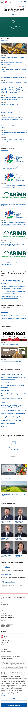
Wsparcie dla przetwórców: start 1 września (14, 57)
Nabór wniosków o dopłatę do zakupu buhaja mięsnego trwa (12, 63)
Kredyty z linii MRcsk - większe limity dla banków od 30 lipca (13, 263)
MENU (13, 14)
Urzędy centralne (11, 2)
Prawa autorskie (5, 649)
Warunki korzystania (6, 651)
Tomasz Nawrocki (5, 538)
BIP (2, 647)
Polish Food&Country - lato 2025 (10, 344)
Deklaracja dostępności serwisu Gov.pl (10, 656)
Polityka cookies (5, 640)
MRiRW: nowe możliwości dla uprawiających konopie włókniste (11, 105)
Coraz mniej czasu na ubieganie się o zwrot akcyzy (13, 70)
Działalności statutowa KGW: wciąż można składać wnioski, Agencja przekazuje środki (13, 76)
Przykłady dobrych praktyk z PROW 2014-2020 (13, 494)
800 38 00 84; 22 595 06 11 (7, 617)
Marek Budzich (18, 538)
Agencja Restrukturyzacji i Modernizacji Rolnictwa (14, 10)
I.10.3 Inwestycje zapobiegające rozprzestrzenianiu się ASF (10, 167)
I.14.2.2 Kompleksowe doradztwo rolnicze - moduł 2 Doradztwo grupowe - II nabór (13, 186)
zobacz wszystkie (4, 40)
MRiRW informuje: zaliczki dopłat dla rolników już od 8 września (12, 98)
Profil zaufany (4, 645)
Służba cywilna (4, 642)
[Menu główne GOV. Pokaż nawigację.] (2, 2)
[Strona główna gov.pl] (6, 2)
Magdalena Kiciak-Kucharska (19, 555)
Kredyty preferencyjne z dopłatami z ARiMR (14, 82)
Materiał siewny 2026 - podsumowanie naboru (12, 126)
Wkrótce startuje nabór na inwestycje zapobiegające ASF (12, 111)
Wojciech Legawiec (5, 521)
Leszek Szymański (19, 521)
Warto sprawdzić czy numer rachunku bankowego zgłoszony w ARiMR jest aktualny (12, 119)
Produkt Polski (5, 479)
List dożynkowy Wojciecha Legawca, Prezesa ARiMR (14, 133)
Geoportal (3, 654)
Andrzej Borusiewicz (6, 555)
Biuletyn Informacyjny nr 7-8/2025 (11, 361)
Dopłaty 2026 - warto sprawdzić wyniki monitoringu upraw (12, 140)
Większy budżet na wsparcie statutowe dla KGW (13, 204)
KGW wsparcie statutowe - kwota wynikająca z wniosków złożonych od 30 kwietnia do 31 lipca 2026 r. (12, 244)
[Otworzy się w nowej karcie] (2, 626)
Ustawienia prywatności (7, 658)
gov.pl (6, 636)
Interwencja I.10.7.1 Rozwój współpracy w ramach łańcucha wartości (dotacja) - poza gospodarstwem (13, 224)
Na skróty (3, 631)
